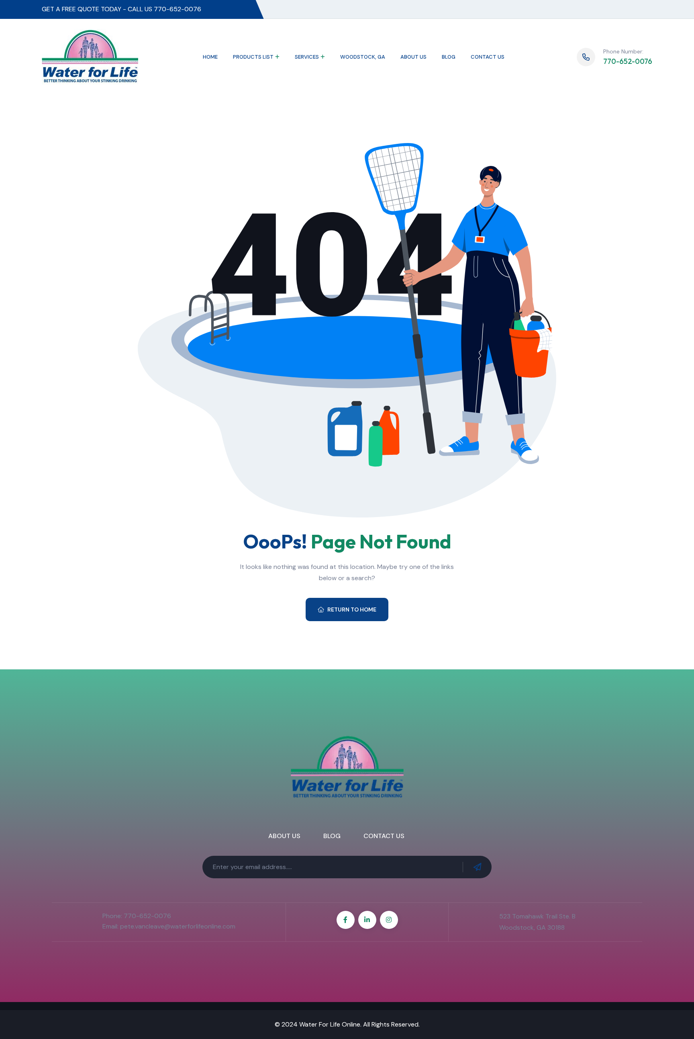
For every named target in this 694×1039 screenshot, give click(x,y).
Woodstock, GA (362, 56)
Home (210, 56)
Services (307, 56)
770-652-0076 (627, 61)
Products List (253, 56)
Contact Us (487, 56)
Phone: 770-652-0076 (136, 916)
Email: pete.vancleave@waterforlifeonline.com (168, 926)
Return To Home (351, 609)
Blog (448, 56)
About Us (413, 56)
